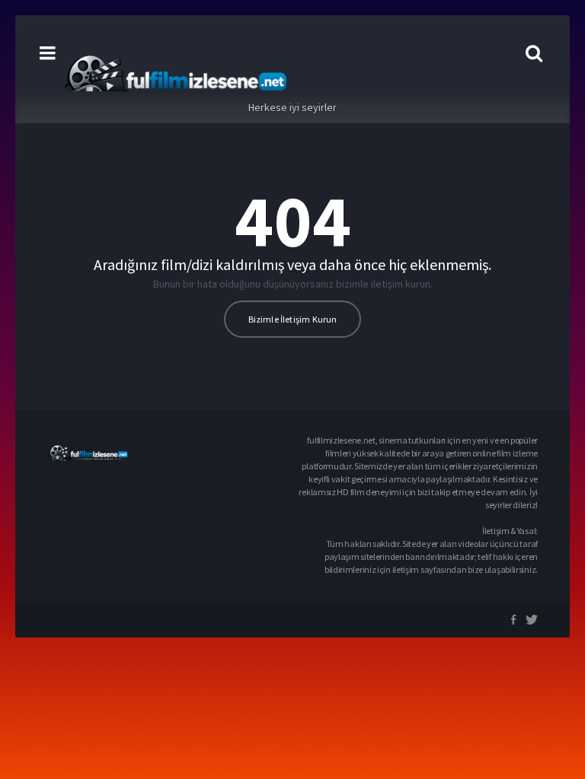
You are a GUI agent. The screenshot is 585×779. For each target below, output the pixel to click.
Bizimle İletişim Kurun (292, 319)
